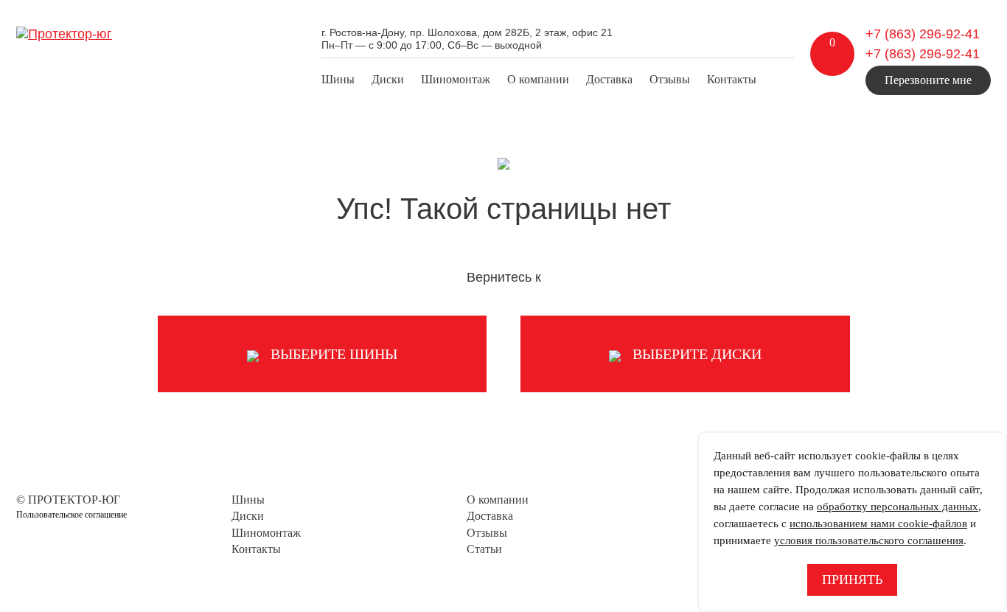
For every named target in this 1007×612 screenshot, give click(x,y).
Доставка (609, 79)
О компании (538, 79)
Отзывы (669, 79)
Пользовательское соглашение (71, 515)
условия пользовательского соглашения (869, 540)
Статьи (484, 549)
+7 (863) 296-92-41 (922, 34)
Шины (338, 79)
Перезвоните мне (928, 80)
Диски (388, 79)
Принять (852, 579)
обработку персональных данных (897, 506)
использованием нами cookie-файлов (878, 523)
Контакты (731, 79)
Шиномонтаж (455, 79)
